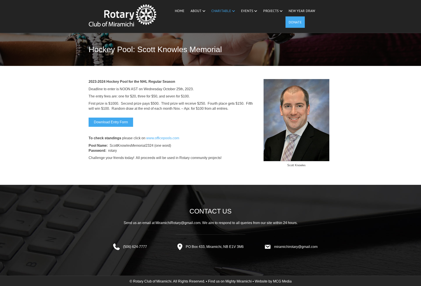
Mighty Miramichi (238, 281)
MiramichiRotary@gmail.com (177, 223)
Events (247, 11)
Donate (295, 22)
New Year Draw (302, 11)
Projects (271, 11)
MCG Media (282, 281)
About (196, 11)
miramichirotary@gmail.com (296, 247)
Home (179, 11)
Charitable (221, 11)
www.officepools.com (162, 138)
